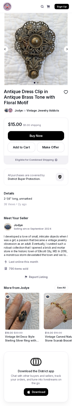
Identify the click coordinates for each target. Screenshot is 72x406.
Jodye (19, 110)
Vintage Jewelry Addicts (42, 110)
